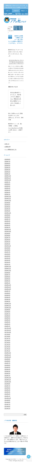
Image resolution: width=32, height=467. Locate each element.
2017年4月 (7, 344)
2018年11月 (8, 305)
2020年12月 (8, 266)
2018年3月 (7, 322)
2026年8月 (7, 159)
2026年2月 (7, 171)
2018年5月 (7, 318)
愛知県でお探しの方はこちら (9, 451)
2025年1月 (7, 194)
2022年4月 (7, 241)
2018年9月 (7, 309)
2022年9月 (7, 233)
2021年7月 (7, 252)
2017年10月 (8, 332)
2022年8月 (7, 235)
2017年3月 (7, 346)
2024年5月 (7, 206)
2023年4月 (7, 221)
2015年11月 (8, 379)
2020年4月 (7, 281)
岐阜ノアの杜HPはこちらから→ (20, 28)
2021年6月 (7, 254)
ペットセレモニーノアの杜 (15, 128)
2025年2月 (7, 192)
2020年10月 (8, 270)
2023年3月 (7, 223)
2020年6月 (7, 276)
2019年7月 (7, 291)
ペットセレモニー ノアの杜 (16, 20)
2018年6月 (7, 316)
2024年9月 (7, 202)
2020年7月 (7, 274)
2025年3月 (7, 190)
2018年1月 (7, 326)
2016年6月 (7, 365)
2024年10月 (8, 200)
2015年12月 (8, 377)
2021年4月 (7, 258)
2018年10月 (8, 307)
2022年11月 (8, 229)
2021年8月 (7, 250)
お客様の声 (16, 10)
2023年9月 (7, 215)
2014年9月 (7, 400)
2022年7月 (7, 237)
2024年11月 (8, 198)
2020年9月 (7, 272)
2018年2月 (7, 324)
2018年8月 (7, 311)
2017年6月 (7, 340)
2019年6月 (7, 293)
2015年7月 (7, 386)
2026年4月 (7, 167)
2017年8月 (7, 336)
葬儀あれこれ (24, 10)
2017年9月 (7, 334)
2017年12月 (8, 328)
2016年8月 (7, 361)
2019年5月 (7, 295)
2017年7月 (7, 338)
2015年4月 (7, 390)
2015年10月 (8, 381)
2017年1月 (7, 351)
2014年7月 (7, 404)
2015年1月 (7, 396)
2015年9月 (7, 383)
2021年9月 (7, 248)
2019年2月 (7, 301)
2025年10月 (8, 180)
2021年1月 (7, 264)
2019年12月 (8, 285)
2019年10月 (8, 289)
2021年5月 (7, 256)
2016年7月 (7, 363)
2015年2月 (7, 394)
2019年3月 (7, 299)
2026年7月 (7, 161)
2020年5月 (7, 278)
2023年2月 (7, 225)
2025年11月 (8, 178)
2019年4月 (7, 297)
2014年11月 (8, 398)
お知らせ (8, 10)
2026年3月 (7, 169)
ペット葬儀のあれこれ (10, 149)
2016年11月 (8, 355)
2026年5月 (7, 165)
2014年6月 (7, 406)
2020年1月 (7, 283)
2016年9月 (7, 359)
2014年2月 (7, 408)
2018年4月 (7, 320)
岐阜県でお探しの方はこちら (20, 451)
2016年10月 (8, 357)
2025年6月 (7, 184)
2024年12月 (8, 196)
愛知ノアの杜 (16, 28)
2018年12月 (8, 303)
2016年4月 (7, 369)
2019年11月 (8, 287)
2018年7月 (7, 314)
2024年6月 (7, 204)
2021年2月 (7, 262)
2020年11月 (8, 268)
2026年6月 (7, 163)
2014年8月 (7, 402)
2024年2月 (7, 211)
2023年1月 (7, 227)
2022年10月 (8, 231)
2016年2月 (7, 373)
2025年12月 (8, 176)
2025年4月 (7, 188)
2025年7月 (7, 182)
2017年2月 (7, 348)
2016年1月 (7, 375)
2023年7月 (7, 219)
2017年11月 (8, 330)
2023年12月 (8, 213)
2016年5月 (7, 367)
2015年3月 (7, 392)
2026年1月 (7, 174)
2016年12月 (8, 353)
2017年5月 (7, 342)
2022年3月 (7, 244)
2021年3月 (7, 260)
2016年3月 (7, 371)
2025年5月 (7, 186)
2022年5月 (7, 239)
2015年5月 (7, 388)
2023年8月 (7, 217)
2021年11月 (8, 246)
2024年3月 (7, 208)
